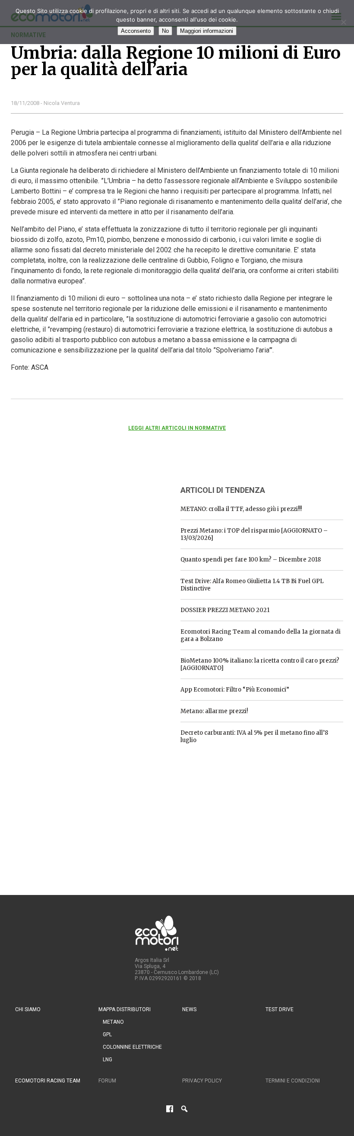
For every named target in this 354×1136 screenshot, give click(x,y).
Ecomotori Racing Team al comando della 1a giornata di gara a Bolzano (260, 635)
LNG (107, 1060)
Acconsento (136, 31)
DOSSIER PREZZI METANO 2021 (224, 610)
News (189, 1009)
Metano (113, 1022)
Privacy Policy (202, 1081)
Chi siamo (28, 1009)
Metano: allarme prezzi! (214, 711)
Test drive (280, 1009)
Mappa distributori (124, 1009)
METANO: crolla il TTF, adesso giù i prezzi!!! (241, 509)
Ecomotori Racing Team (47, 1081)
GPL (107, 1034)
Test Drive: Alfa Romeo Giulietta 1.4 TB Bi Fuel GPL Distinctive (252, 585)
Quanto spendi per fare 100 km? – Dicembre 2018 (250, 559)
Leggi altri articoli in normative (177, 428)
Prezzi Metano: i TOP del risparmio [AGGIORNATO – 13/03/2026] (254, 534)
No (165, 31)
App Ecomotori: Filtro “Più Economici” (234, 689)
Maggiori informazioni (206, 31)
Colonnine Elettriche (132, 1047)
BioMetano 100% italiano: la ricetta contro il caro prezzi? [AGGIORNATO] (259, 664)
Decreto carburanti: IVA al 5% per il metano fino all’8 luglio (254, 736)
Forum (107, 1081)
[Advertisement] (75, 532)
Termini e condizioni (293, 1081)
